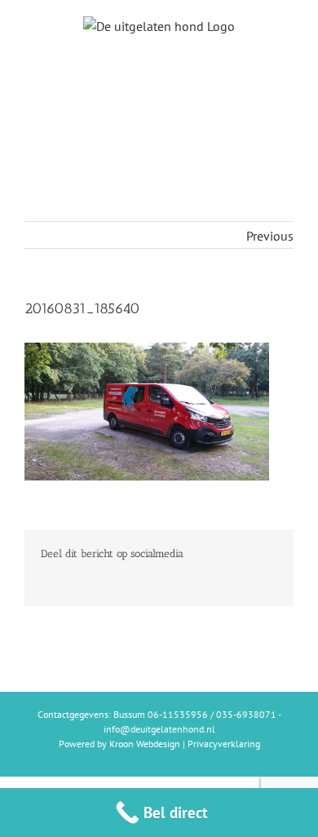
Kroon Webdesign (144, 743)
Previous (270, 236)
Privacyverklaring (224, 743)
